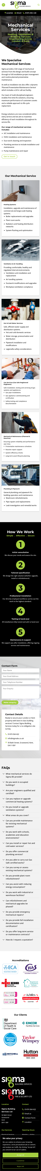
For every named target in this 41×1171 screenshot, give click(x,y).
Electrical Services (8, 1135)
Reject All (20, 1166)
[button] (3, 5)
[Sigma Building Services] (20, 5)
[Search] (38, 5)
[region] (20, 1153)
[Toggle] (4, 774)
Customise (20, 1161)
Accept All (20, 1155)
